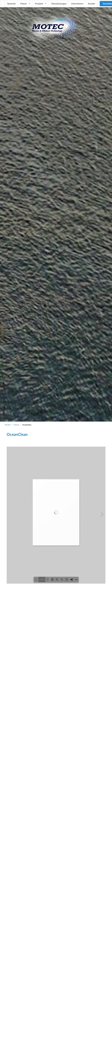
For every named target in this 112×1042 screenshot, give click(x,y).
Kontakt (91, 3)
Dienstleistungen (59, 3)
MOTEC (8, 425)
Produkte (39, 3)
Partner (23, 3)
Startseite (11, 3)
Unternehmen (77, 3)
